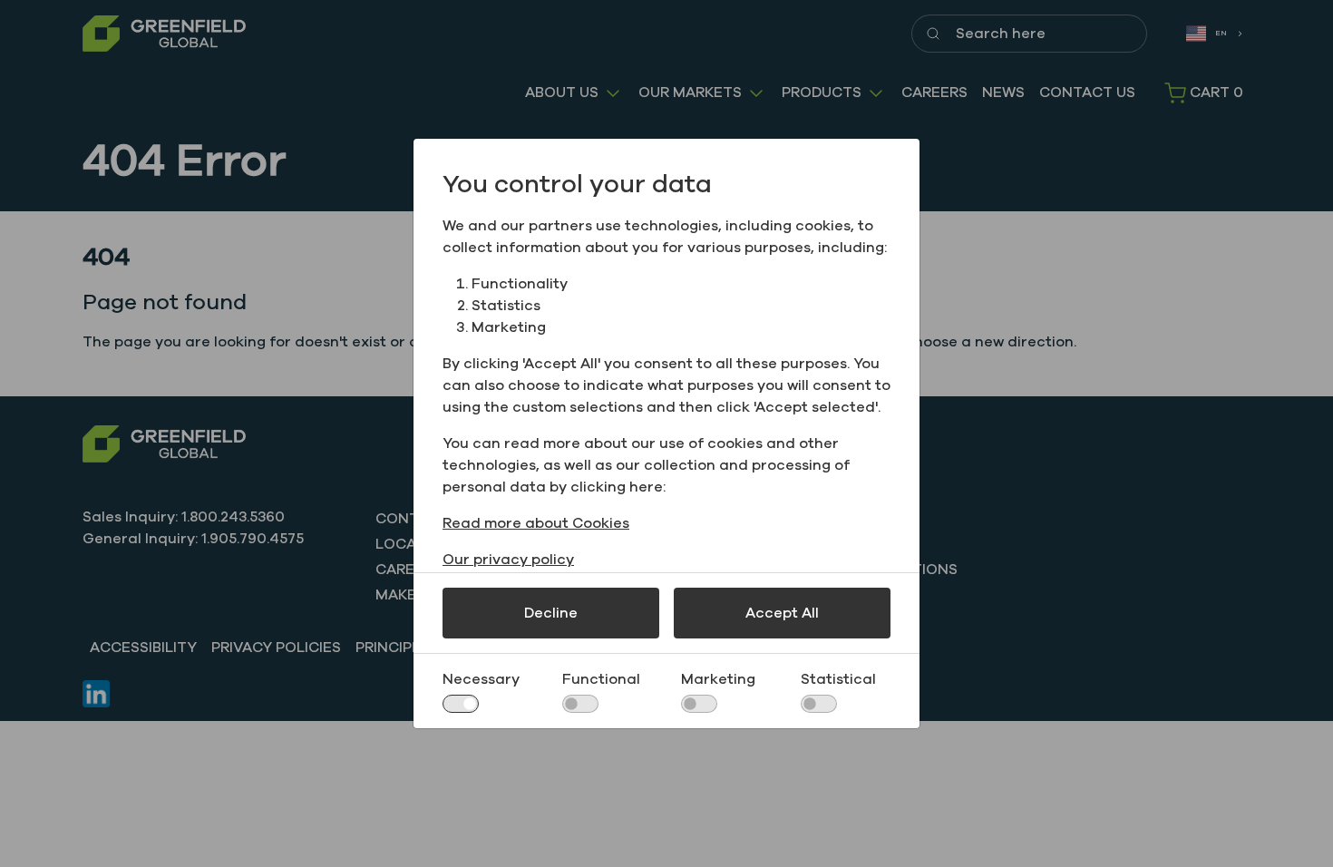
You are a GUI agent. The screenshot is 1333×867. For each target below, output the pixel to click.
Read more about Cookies (536, 523)
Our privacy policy (508, 560)
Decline (551, 613)
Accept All (782, 613)
